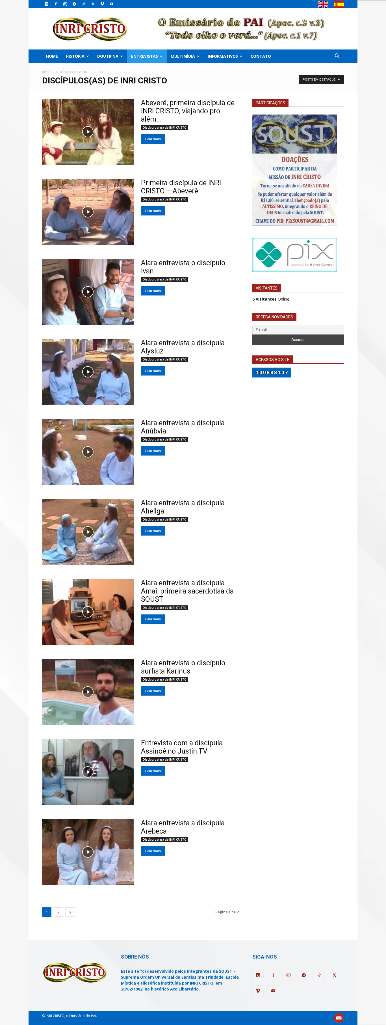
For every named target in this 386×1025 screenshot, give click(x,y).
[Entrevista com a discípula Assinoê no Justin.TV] (88, 772)
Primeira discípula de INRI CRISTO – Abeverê (181, 187)
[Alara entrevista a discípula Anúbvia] (88, 452)
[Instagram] (65, 4)
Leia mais (153, 139)
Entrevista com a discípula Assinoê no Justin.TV (182, 747)
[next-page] (70, 912)
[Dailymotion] (46, 4)
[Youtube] (111, 4)
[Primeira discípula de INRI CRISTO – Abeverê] (88, 212)
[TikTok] (83, 4)
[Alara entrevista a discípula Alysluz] (88, 372)
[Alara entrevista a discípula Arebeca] (88, 852)
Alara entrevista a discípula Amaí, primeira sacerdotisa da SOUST (187, 591)
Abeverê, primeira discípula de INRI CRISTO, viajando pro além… (188, 111)
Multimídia (183, 56)
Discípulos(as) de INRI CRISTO (165, 128)
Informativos (223, 56)
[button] (337, 56)
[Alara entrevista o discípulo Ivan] (88, 292)
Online (270, 299)
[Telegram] (74, 4)
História (75, 56)
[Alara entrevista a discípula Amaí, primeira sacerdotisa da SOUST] (88, 612)
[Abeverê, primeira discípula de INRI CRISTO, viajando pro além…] (88, 132)
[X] (93, 4)
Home (52, 56)
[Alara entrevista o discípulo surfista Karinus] (88, 692)
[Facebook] (55, 4)
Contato (261, 56)
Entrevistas (144, 56)
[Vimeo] (102, 4)
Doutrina (107, 56)
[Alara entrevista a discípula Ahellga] (88, 532)
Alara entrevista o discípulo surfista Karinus (183, 667)
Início (46, 72)
